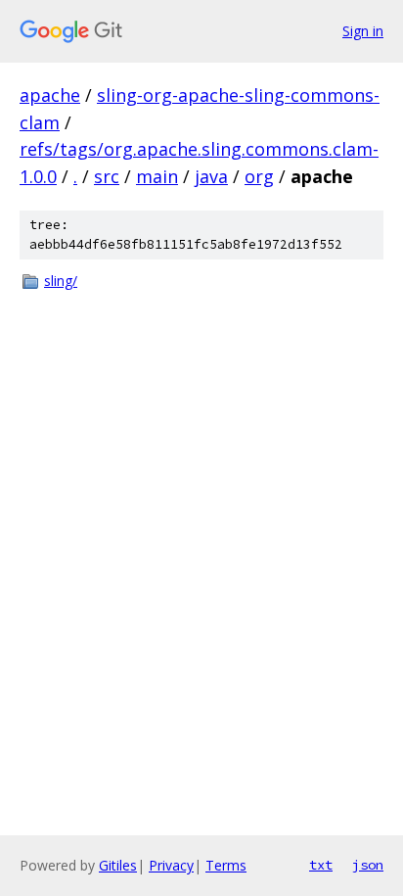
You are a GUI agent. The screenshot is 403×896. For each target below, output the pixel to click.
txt (321, 864)
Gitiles (118, 865)
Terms (225, 865)
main (157, 176)
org (259, 176)
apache (50, 95)
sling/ (60, 280)
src (106, 176)
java (211, 176)
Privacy (171, 865)
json (367, 864)
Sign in (362, 31)
